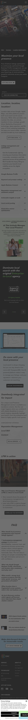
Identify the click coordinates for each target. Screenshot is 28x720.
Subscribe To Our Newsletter (15, 715)
